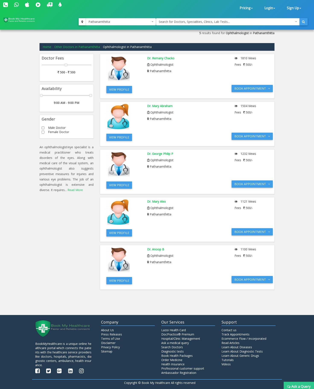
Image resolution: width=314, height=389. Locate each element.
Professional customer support (182, 368)
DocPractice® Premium (177, 334)
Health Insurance (173, 364)
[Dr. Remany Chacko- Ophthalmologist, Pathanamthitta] (123, 69)
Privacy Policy (110, 347)
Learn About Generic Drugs (240, 356)
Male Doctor (57, 128)
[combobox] (121, 21)
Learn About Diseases (237, 347)
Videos (226, 364)
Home (47, 47)
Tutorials (228, 360)
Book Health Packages (177, 356)
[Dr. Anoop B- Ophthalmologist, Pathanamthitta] (123, 260)
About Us (107, 330)
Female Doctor (58, 132)
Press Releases (111, 334)
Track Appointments (235, 334)
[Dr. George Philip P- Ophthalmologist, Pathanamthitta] (123, 164)
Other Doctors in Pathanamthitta (77, 47)
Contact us (229, 330)
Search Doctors (172, 347)
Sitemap (106, 351)
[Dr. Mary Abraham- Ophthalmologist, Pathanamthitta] (123, 116)
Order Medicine (171, 360)
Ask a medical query (175, 343)
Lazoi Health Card (173, 330)
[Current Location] (82, 21)
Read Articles (230, 343)
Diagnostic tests (172, 351)
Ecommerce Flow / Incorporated (244, 339)
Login (268, 8)
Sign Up (293, 8)
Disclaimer (108, 343)
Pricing (245, 8)
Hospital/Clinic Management (180, 339)
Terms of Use (110, 339)
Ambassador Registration (178, 373)
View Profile (119, 89)
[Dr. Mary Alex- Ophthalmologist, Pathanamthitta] (123, 212)
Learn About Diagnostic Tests (242, 351)
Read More (75, 190)
